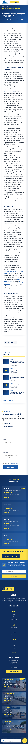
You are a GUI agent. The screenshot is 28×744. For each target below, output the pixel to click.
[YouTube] (17, 605)
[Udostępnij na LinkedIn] (12, 342)
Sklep (14, 614)
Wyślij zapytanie (10, 467)
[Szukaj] (21, 2)
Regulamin (14, 627)
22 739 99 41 (7, 423)
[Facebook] (10, 605)
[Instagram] (14, 605)
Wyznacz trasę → (8, 497)
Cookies (14, 632)
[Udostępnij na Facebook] (5, 342)
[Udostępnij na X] (8, 342)
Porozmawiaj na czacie (15, 671)
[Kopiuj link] (15, 342)
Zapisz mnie (14, 576)
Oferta (14, 617)
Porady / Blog (14, 648)
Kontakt (14, 645)
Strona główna (5, 6)
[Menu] (25, 2)
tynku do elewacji (9, 91)
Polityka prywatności (14, 630)
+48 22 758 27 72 (8, 523)
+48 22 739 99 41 (8, 492)
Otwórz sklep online (9, 556)
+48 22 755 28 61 (8, 508)
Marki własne (14, 619)
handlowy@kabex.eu (8, 426)
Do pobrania (14, 635)
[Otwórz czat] (24, 740)
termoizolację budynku (11, 271)
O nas (14, 643)
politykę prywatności (14, 463)
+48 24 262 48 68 (8, 539)
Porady (6, 11)
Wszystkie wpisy (7, 400)
